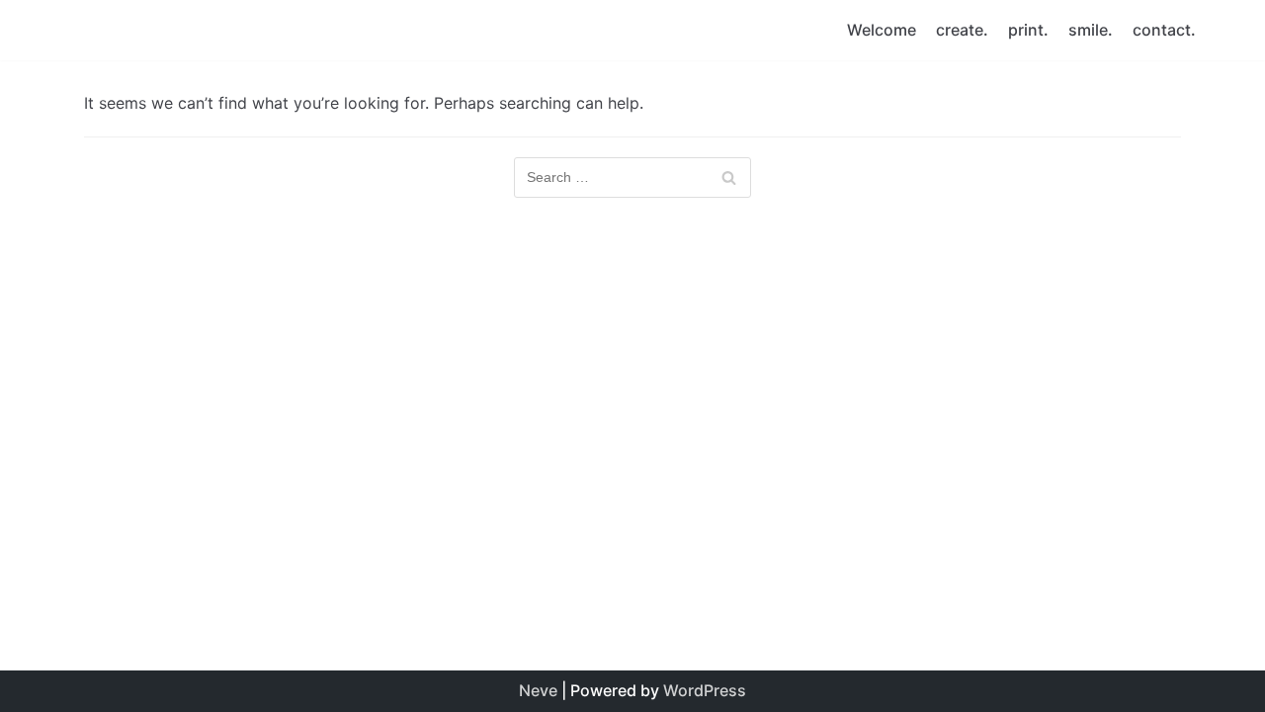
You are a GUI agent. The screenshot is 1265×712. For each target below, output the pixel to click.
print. (1028, 30)
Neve (538, 690)
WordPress (704, 690)
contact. (1164, 30)
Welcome (881, 30)
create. (962, 30)
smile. (1090, 30)
